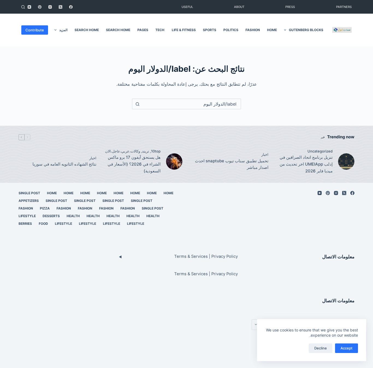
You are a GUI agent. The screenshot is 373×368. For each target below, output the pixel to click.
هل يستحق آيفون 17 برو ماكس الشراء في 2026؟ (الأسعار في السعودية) (134, 164)
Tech (159, 30)
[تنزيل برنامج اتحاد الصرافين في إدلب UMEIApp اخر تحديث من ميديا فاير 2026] (346, 161)
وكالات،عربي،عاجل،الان (122, 151)
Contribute (34, 30)
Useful (187, 7)
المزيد (63, 30)
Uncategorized (320, 151)
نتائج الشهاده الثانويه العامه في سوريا (64, 164)
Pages (142, 30)
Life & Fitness (184, 30)
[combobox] (191, 103)
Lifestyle (27, 216)
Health (152, 216)
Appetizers (29, 201)
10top (156, 151)
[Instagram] (50, 7)
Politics (230, 30)
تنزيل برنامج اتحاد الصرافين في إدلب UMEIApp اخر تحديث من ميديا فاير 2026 (306, 164)
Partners (344, 7)
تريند (145, 151)
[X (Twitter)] (60, 7)
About (239, 7)
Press (290, 7)
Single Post (29, 193)
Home (272, 30)
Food (43, 224)
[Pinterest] (40, 7)
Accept (347, 348)
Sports (209, 30)
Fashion (252, 30)
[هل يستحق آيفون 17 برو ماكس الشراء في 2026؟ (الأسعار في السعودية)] (174, 161)
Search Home (118, 30)
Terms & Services (191, 256)
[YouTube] (29, 7)
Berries (25, 224)
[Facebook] (71, 7)
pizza (45, 208)
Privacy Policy (224, 256)
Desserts (51, 216)
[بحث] (23, 7)
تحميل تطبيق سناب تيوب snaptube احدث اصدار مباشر (231, 164)
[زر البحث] (137, 104)
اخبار (264, 154)
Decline (320, 348)
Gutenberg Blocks (306, 30)
